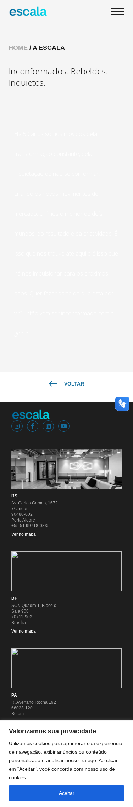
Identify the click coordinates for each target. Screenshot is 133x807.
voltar (74, 384)
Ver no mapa (23, 534)
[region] (66, 763)
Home (18, 47)
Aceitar (66, 793)
